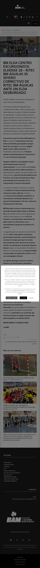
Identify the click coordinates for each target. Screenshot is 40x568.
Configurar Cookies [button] (11, 298)
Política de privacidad (19, 290)
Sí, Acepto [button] (31, 298)
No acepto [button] (23, 298)
